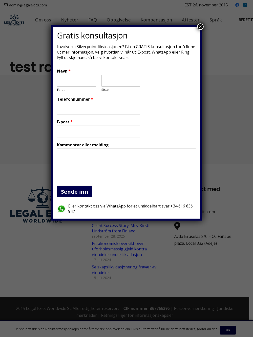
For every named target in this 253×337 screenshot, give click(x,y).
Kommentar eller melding (83, 145)
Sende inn (74, 191)
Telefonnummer (75, 99)
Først (60, 90)
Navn (64, 71)
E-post (65, 122)
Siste (105, 90)
